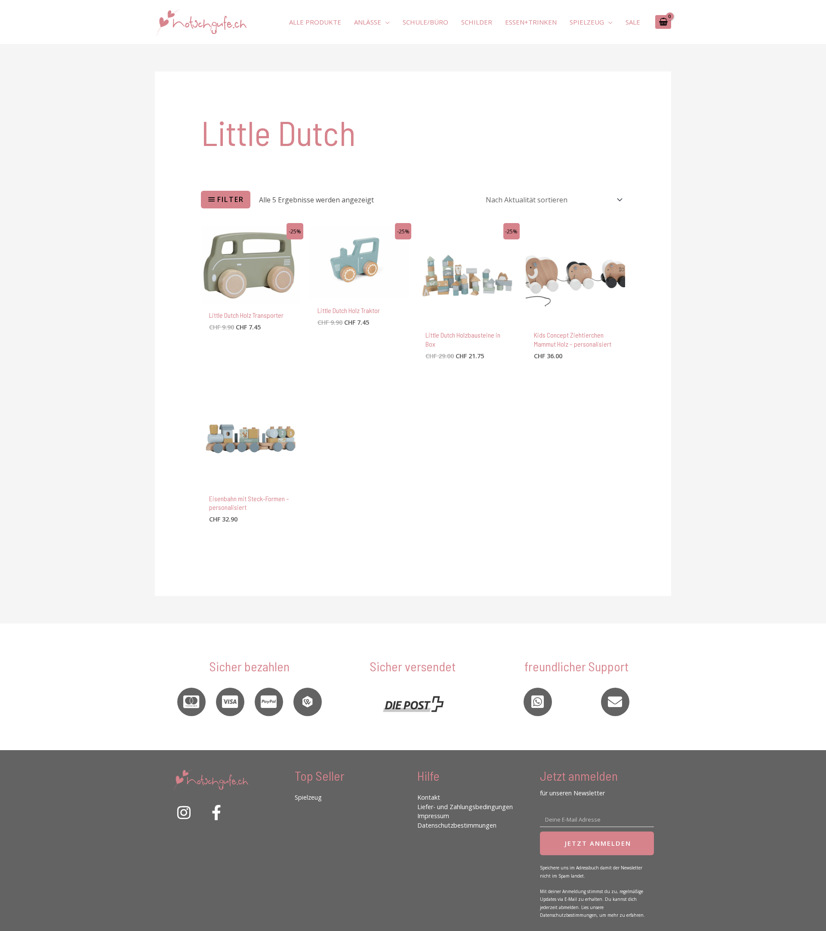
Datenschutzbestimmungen (456, 825)
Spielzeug (308, 797)
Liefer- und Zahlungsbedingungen (465, 807)
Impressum (433, 816)
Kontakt (428, 797)
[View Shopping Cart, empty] (663, 21)
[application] (385, 22)
